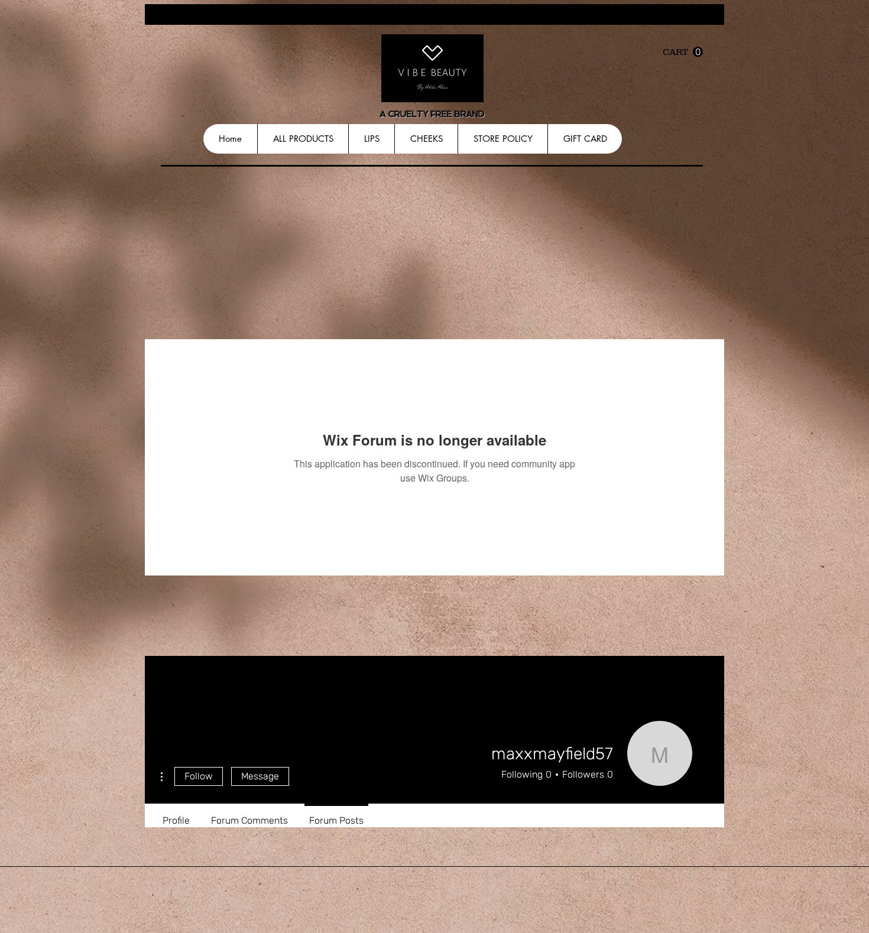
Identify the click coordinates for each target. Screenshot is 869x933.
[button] (683, 52)
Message (260, 776)
